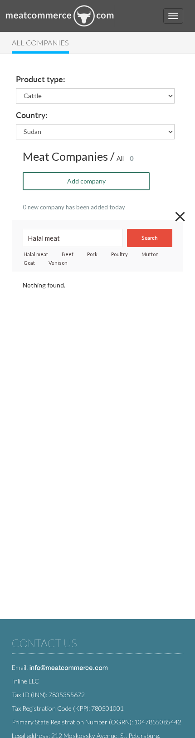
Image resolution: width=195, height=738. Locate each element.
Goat (29, 263)
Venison (58, 263)
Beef (67, 254)
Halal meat (36, 254)
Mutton (150, 254)
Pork (92, 254)
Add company (86, 181)
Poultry (119, 254)
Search (149, 238)
